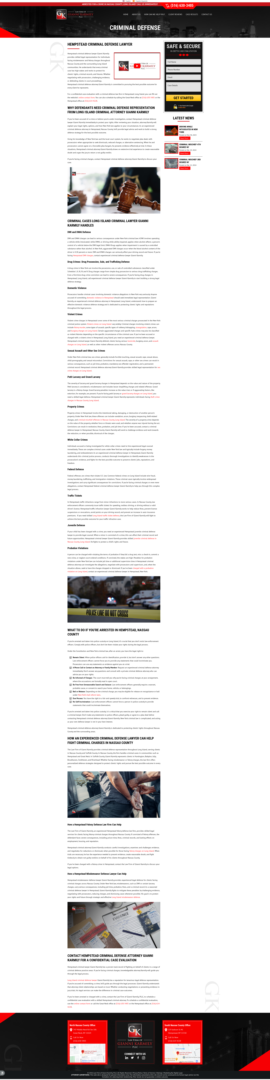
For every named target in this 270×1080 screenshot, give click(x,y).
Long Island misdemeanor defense (125, 897)
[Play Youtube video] (137, 66)
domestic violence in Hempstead (100, 297)
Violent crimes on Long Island (99, 324)
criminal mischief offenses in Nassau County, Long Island (101, 420)
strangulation (141, 327)
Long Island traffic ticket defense (105, 515)
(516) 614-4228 (90, 101)
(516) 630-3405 (148, 97)
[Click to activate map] (87, 1062)
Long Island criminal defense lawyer (82, 980)
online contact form (87, 97)
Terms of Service (149, 1073)
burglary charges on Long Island (84, 331)
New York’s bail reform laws (89, 695)
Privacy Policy (137, 1073)
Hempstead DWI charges (83, 255)
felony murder (79, 327)
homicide (131, 341)
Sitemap (159, 1073)
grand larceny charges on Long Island (136, 393)
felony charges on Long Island (141, 851)
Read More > (185, 138)
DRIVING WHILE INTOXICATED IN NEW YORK (188, 129)
